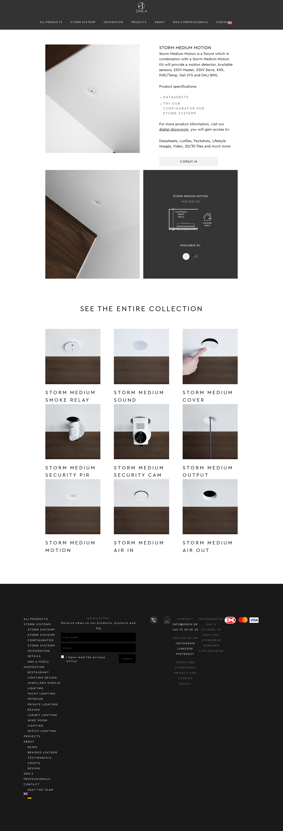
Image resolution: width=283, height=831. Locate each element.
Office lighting (42, 731)
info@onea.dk (185, 624)
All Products (51, 22)
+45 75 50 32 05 (185, 629)
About (160, 22)
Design (34, 768)
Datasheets (176, 97)
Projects (139, 22)
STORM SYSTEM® (83, 22)
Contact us (188, 161)
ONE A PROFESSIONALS (190, 22)
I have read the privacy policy (85, 659)
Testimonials (40, 757)
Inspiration (113, 22)
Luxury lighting (42, 715)
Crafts (34, 763)
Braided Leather (43, 752)
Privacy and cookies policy (185, 678)
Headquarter (211, 619)
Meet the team (41, 790)
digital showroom (173, 129)
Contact (223, 22)
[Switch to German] (44, 797)
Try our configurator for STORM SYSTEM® (184, 108)
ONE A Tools (38, 661)
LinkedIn (185, 648)
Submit (127, 659)
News (33, 747)
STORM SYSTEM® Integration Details (41, 650)
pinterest (185, 654)
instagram (185, 643)
